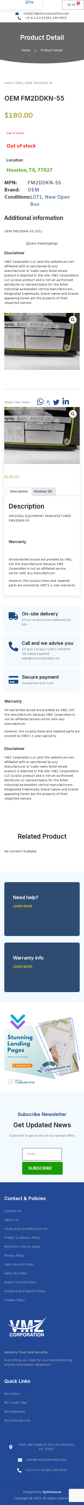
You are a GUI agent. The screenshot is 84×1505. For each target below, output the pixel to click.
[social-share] (40, 401)
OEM (19, 83)
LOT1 (36, 197)
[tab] (19, 492)
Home (8, 83)
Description (19, 492)
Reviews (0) (43, 492)
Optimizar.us (51, 1492)
